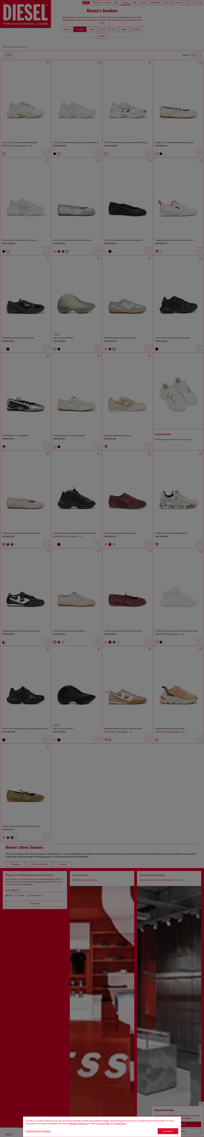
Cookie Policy (120, 1123)
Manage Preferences (78, 1123)
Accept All (167, 1131)
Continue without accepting (38, 1131)
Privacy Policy (104, 1123)
